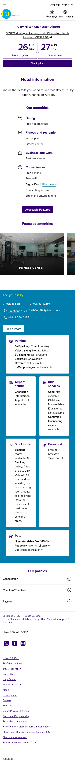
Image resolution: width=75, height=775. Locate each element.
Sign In (70, 16)
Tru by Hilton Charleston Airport (49, 619)
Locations (8, 616)
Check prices (46, 63)
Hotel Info (8, 622)
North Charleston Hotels (16, 619)
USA (19, 616)
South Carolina (32, 616)
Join (61, 16)
